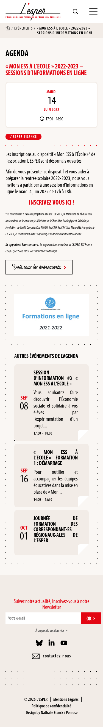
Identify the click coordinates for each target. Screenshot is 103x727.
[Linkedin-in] (51, 642)
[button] (93, 11)
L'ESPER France (23, 137)
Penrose (71, 712)
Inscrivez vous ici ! (51, 202)
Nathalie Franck (52, 712)
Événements (23, 28)
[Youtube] (63, 642)
